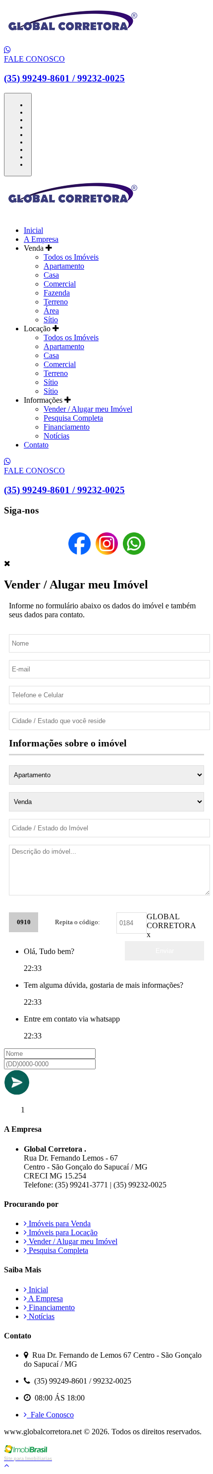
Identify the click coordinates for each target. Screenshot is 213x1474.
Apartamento (64, 266)
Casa (51, 275)
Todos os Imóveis (71, 257)
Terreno (56, 301)
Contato (36, 445)
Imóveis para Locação (62, 1232)
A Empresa (41, 239)
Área (51, 310)
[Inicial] (73, 41)
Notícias (56, 436)
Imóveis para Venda (59, 1223)
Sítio (51, 319)
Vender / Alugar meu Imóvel (88, 409)
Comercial (60, 284)
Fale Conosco (50, 1414)
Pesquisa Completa (73, 418)
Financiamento (67, 427)
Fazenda (57, 293)
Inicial (33, 230)
